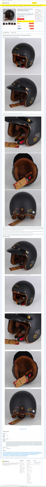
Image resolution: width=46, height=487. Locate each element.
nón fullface (4, 452)
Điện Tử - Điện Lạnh (9, 5)
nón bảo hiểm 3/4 (20, 452)
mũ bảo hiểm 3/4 (33, 453)
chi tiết (13, 32)
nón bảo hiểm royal (37, 453)
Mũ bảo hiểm (17, 6)
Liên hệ (11, 0)
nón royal (10, 454)
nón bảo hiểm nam (28, 453)
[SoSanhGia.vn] (5, 3)
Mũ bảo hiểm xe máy (21, 6)
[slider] (4, 24)
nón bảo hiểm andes (31, 452)
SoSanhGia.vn (22, 486)
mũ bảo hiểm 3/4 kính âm (6, 455)
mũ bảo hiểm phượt (12, 455)
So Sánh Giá (26, 486)
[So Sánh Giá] (5, 461)
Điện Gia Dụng (15, 5)
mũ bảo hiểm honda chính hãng (23, 455)
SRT (20, 11)
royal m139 (24, 454)
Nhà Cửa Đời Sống (20, 5)
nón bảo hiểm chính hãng (8, 453)
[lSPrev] (3, 15)
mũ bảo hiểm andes (17, 453)
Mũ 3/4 (25, 6)
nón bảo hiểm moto (17, 455)
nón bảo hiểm (11, 452)
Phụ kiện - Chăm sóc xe (12, 6)
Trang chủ (3, 0)
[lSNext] (15, 15)
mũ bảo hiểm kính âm (5, 454)
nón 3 (21, 454)
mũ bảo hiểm (7, 452)
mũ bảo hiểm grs (16, 452)
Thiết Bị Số (33, 5)
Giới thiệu (9, 0)
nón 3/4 (41, 453)
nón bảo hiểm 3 (18, 454)
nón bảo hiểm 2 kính (32, 454)
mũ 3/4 (36, 454)
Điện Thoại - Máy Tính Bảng (27, 5)
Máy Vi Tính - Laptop (39, 5)
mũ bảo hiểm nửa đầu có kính (37, 452)
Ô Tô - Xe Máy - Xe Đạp (7, 6)
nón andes (13, 453)
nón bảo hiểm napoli (22, 453)
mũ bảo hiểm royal (13, 454)
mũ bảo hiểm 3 (27, 454)
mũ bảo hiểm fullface (25, 452)
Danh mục (6, 0)
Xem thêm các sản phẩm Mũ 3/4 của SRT (26, 11)
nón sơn (4, 453)
